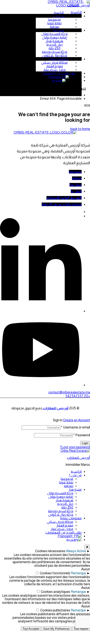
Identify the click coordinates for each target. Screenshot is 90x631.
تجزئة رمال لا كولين (60, 514)
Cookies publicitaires (55, 610)
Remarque (78, 573)
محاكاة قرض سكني (60, 522)
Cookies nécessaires (50, 551)
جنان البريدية (65, 504)
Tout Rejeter (81, 628)
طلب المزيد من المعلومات (63, 532)
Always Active (76, 551)
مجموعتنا (67, 479)
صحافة (68, 486)
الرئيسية (76, 471)
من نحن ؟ (75, 475)
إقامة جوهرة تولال (60, 496)
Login (85, 443)
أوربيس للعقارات (78, 457)
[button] (69, 392)
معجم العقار (64, 525)
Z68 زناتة (67, 507)
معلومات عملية (71, 518)
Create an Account (76, 420)
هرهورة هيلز (64, 500)
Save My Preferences (56, 628)
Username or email (75, 427)
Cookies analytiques (55, 591)
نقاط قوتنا (66, 482)
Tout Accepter (31, 628)
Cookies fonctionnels (55, 573)
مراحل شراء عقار (62, 529)
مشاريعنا (75, 489)
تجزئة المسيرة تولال (60, 493)
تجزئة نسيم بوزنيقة (60, 511)
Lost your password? (75, 447)
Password (81, 435)
